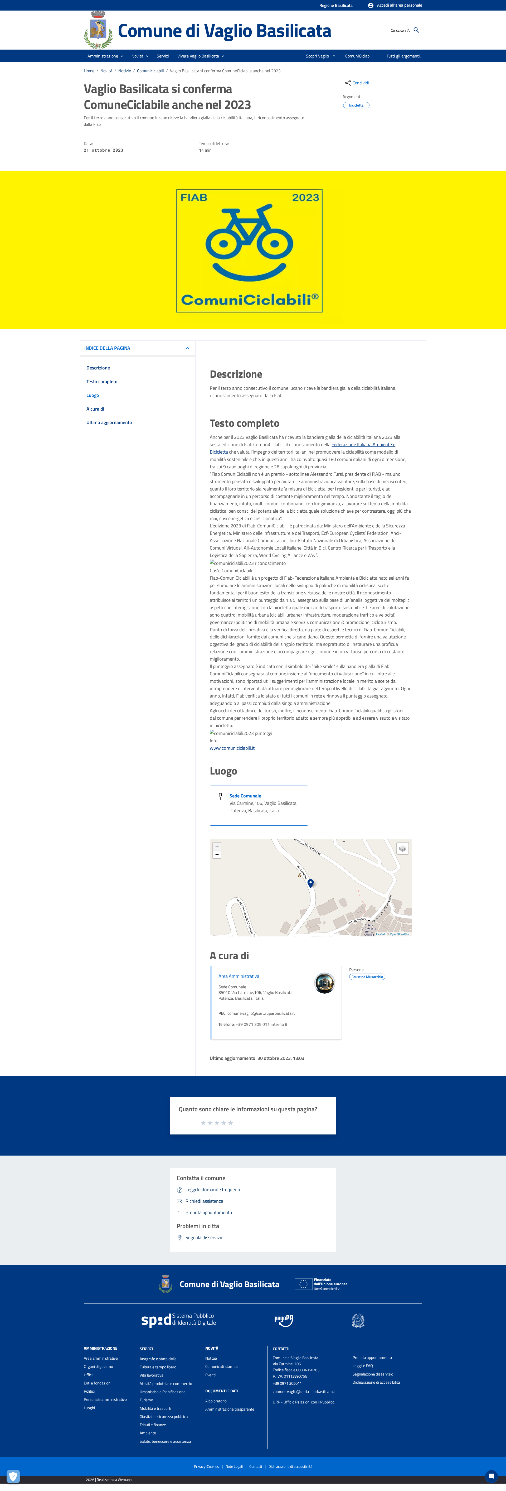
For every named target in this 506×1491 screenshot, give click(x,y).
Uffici (88, 1375)
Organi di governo (98, 1366)
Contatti (281, 1349)
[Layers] (402, 848)
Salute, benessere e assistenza (165, 1441)
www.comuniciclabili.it (232, 748)
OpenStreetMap (400, 934)
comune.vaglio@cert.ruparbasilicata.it (304, 1391)
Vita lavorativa (151, 1375)
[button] (395, 5)
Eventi (210, 1375)
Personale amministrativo (105, 1399)
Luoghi (89, 1408)
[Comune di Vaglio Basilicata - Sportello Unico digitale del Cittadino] (98, 29)
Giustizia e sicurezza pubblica (164, 1416)
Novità (106, 71)
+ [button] (217, 846)
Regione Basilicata (336, 5)
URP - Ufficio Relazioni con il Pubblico (303, 1402)
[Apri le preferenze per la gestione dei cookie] (13, 1476)
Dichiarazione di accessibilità (376, 1382)
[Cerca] (416, 30)
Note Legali (234, 1466)
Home (89, 71)
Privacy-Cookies (206, 1466)
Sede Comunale (245, 795)
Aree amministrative (101, 1358)
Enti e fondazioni (97, 1383)
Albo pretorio (216, 1401)
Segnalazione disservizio (373, 1374)
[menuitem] (315, 56)
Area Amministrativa (238, 976)
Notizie (124, 71)
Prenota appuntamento (372, 1357)
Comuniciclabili (150, 71)
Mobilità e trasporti (155, 1408)
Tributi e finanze (153, 1425)
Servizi (146, 1349)
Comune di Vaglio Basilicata (225, 30)
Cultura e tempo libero (158, 1367)
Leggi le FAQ (363, 1366)
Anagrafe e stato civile (158, 1359)
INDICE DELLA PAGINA (107, 348)
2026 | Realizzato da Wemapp (109, 1479)
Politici (89, 1391)
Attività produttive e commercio (166, 1384)
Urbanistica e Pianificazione (163, 1392)
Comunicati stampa (221, 1366)
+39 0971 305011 (287, 1383)
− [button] (217, 854)
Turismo (146, 1400)
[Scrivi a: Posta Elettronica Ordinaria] (310, 1397)
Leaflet (380, 934)
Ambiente (148, 1433)
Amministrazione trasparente (229, 1409)
